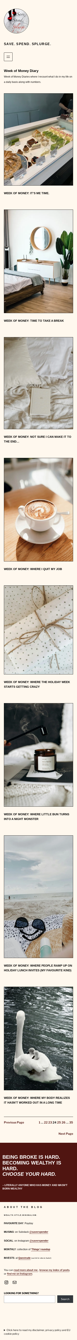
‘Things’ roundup (40, 1249)
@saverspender (38, 1232)
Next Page (66, 1134)
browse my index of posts (54, 1270)
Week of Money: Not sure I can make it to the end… (37, 439)
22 (46, 1122)
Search (65, 1299)
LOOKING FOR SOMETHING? (21, 1293)
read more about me (26, 1270)
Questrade (24, 1258)
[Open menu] (8, 56)
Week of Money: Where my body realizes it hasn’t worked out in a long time (37, 1100)
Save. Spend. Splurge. (27, 44)
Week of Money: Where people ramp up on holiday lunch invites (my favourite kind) (38, 968)
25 (59, 1122)
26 (64, 1122)
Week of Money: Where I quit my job (33, 569)
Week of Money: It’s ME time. (26, 193)
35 (71, 1122)
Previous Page (14, 1122)
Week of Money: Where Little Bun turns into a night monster (36, 817)
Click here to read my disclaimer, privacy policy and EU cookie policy (37, 1332)
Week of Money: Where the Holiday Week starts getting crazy (37, 684)
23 (50, 1122)
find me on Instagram (19, 1273)
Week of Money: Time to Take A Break (34, 320)
